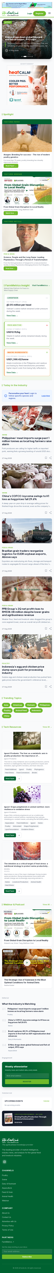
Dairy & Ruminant (9, 1184)
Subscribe (27, 1257)
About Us (6, 1213)
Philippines (45, 705)
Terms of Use (7, 1230)
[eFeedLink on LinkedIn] (4, 1161)
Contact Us (6, 1217)
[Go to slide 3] (27, 56)
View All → (47, 727)
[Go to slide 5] (32, 56)
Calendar (46, 1101)
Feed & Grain (7, 1192)
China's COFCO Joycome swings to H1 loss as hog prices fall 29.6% (25, 497)
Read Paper (10, 778)
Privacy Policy (8, 1226)
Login (29, 13)
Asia (6, 705)
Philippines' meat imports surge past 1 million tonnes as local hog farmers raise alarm (27, 441)
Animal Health (7, 1196)
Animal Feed (21, 710)
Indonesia (36, 710)
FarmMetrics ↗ (8, 1242)
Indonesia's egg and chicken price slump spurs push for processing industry (23, 669)
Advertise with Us (9, 1221)
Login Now (46, 396)
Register (39, 13)
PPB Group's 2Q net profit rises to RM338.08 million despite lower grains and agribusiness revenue (25, 611)
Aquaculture (7, 1188)
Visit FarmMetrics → (41, 285)
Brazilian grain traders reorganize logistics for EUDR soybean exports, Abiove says (24, 553)
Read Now (18, 1122)
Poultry (7, 710)
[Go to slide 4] (30, 56)
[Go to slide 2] (23, 56)
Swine (4, 1179)
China (6, 716)
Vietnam (31, 705)
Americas (17, 705)
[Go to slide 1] (21, 56)
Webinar (5, 1201)
